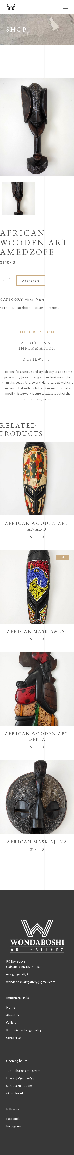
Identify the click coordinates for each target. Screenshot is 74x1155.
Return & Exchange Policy (24, 1030)
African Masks (35, 299)
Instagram (13, 1126)
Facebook (13, 1118)
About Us (12, 1015)
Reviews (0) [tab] (37, 359)
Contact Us (13, 1037)
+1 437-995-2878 (17, 974)
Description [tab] (37, 332)
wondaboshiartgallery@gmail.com (30, 982)
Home (10, 1007)
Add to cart (30, 280)
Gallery (11, 1022)
